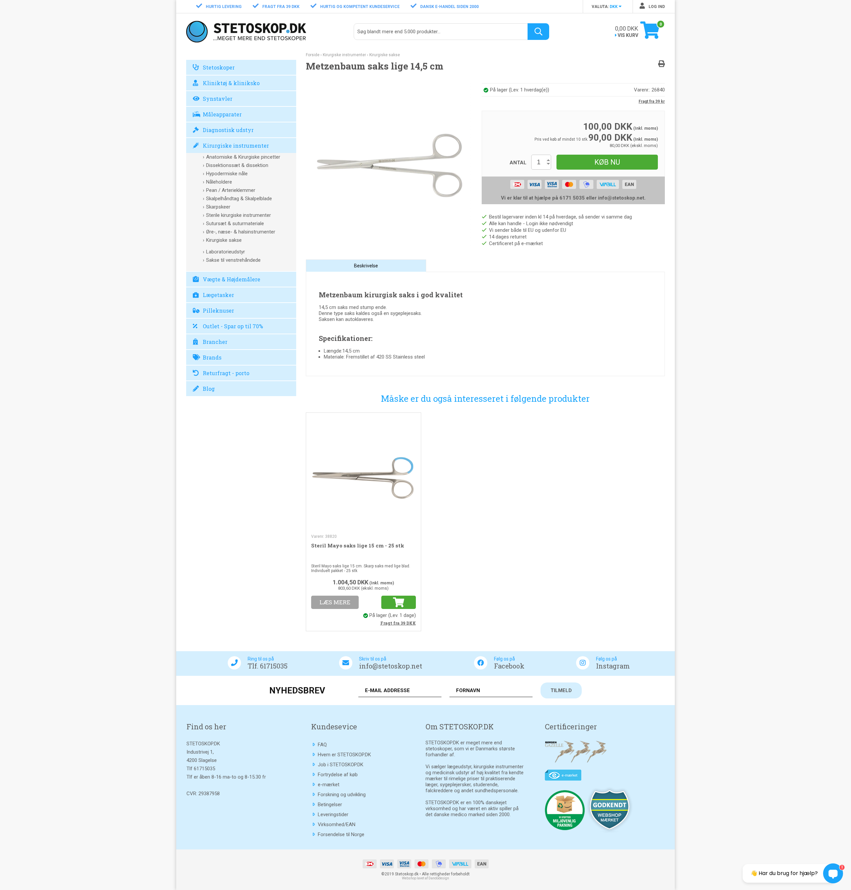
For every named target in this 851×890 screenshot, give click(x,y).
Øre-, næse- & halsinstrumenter (240, 232)
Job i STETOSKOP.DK (340, 765)
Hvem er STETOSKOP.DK (344, 755)
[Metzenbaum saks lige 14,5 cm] (388, 165)
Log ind (656, 6)
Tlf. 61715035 (268, 666)
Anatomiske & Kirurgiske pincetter (243, 157)
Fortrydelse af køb (338, 775)
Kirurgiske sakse (224, 240)
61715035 (204, 769)
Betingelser (330, 805)
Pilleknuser (218, 310)
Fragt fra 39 (398, 623)
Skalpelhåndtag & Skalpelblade (239, 199)
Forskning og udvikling (342, 795)
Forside (312, 55)
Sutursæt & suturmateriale (235, 223)
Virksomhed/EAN (336, 824)
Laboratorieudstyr (225, 252)
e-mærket (328, 785)
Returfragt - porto (226, 373)
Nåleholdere (219, 182)
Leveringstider (333, 814)
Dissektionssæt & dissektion (237, 165)
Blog (209, 388)
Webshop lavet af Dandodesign (425, 878)
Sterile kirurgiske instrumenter (238, 215)
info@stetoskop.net (390, 666)
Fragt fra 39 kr (652, 101)
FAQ (322, 745)
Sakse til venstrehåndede (233, 260)
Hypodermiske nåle (227, 174)
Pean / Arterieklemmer (230, 190)
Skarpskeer (218, 207)
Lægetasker (218, 294)
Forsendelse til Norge (341, 834)
